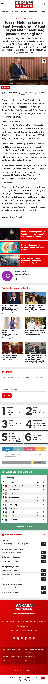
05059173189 (25, 626)
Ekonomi (33, 12)
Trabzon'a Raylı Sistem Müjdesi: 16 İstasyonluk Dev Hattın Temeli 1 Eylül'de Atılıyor (40, 425)
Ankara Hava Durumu (13, 649)
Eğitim (23, 12)
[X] (18, 639)
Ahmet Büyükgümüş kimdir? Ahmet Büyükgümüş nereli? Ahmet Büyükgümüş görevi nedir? (10, 309)
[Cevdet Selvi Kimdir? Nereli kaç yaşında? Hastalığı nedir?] (12, 348)
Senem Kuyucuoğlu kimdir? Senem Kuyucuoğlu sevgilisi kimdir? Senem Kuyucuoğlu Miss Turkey (11, 334)
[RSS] (34, 639)
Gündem (5, 12)
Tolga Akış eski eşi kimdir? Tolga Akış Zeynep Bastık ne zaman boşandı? (35, 332)
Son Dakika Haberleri (13, 661)
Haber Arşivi (32, 661)
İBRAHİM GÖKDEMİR (10, 93)
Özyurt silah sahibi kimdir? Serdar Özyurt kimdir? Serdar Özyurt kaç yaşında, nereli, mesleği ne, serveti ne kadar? (35, 359)
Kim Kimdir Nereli (24, 18)
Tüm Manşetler (33, 656)
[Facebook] (14, 639)
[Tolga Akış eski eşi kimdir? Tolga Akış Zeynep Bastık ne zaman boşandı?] (35, 323)
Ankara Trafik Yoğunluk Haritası (34, 651)
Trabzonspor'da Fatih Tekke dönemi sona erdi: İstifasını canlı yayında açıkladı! (15, 425)
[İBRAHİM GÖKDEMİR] (7, 276)
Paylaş (6, 87)
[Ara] (45, 4)
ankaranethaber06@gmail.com (25, 630)
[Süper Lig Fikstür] (45, 535)
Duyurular (37, 420)
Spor (35, 407)
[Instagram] (22, 639)
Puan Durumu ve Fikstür (14, 656)
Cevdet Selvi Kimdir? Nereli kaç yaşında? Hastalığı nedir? (10, 357)
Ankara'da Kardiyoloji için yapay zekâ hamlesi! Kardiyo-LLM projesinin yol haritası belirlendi (23, 680)
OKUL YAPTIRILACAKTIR (40, 439)
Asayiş (15, 12)
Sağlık (42, 12)
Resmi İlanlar (38, 435)
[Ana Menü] (2, 4)
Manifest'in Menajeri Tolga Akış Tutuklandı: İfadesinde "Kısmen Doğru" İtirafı (15, 439)
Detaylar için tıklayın (24, 526)
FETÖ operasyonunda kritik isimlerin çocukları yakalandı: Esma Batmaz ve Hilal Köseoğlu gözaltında (13, 412)
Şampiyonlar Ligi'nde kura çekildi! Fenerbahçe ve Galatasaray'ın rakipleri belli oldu (39, 412)
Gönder (6, 396)
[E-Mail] (16, 279)
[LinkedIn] (26, 639)
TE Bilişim (29, 671)
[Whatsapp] (30, 639)
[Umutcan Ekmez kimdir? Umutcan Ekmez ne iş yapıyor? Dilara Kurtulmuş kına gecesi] (35, 298)
